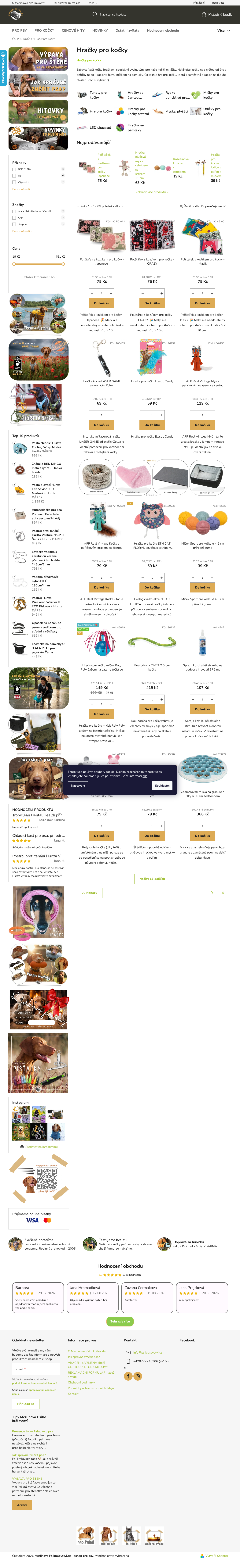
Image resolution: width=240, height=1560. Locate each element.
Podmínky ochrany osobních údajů (91, 1388)
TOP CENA (41, 169)
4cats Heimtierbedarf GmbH (41, 211)
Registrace (218, 3)
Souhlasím (162, 786)
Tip (41, 175)
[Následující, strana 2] (212, 893)
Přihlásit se (25, 1404)
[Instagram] (137, 1376)
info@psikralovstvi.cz (147, 1353)
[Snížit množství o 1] (92, 293)
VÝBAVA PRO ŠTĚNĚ (27, 1479)
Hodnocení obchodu (120, 1266)
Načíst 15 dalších (152, 879)
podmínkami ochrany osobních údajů (34, 1383)
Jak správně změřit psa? (67, 3)
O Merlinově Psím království (28, 3)
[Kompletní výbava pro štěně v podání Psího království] (85, 1536)
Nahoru (91, 893)
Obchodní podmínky (81, 1382)
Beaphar (41, 224)
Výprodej (41, 182)
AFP (41, 218)
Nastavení (78, 786)
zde (145, 776)
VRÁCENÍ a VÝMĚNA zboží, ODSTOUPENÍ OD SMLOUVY (88, 1365)
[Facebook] (128, 1376)
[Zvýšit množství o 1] (111, 293)
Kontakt (73, 1394)
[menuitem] (19, 30)
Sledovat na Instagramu (41, 1147)
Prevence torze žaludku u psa (32, 1431)
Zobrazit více (120, 1321)
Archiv (22, 1505)
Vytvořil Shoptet (216, 1556)
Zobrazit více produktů (151, 192)
